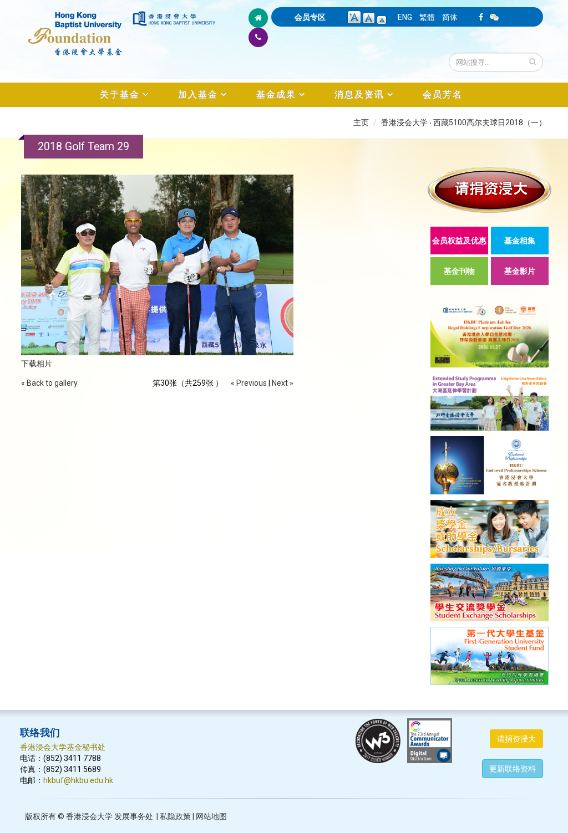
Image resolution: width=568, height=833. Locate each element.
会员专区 (310, 17)
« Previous (249, 383)
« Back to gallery (49, 383)
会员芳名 (443, 94)
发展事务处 (133, 816)
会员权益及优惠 (459, 240)
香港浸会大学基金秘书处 (62, 747)
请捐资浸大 (516, 738)
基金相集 (519, 240)
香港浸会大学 (89, 816)
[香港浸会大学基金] (75, 27)
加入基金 (198, 94)
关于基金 (120, 94)
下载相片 (36, 363)
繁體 (427, 17)
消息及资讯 (359, 94)
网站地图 (211, 816)
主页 (361, 122)
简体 (450, 17)
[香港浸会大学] (174, 18)
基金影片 (519, 271)
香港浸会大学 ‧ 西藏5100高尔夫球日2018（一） (463, 122)
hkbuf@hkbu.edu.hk (78, 780)
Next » (282, 383)
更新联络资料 (512, 768)
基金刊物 (459, 271)
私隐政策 (175, 816)
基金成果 (276, 94)
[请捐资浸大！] (489, 190)
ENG (405, 17)
